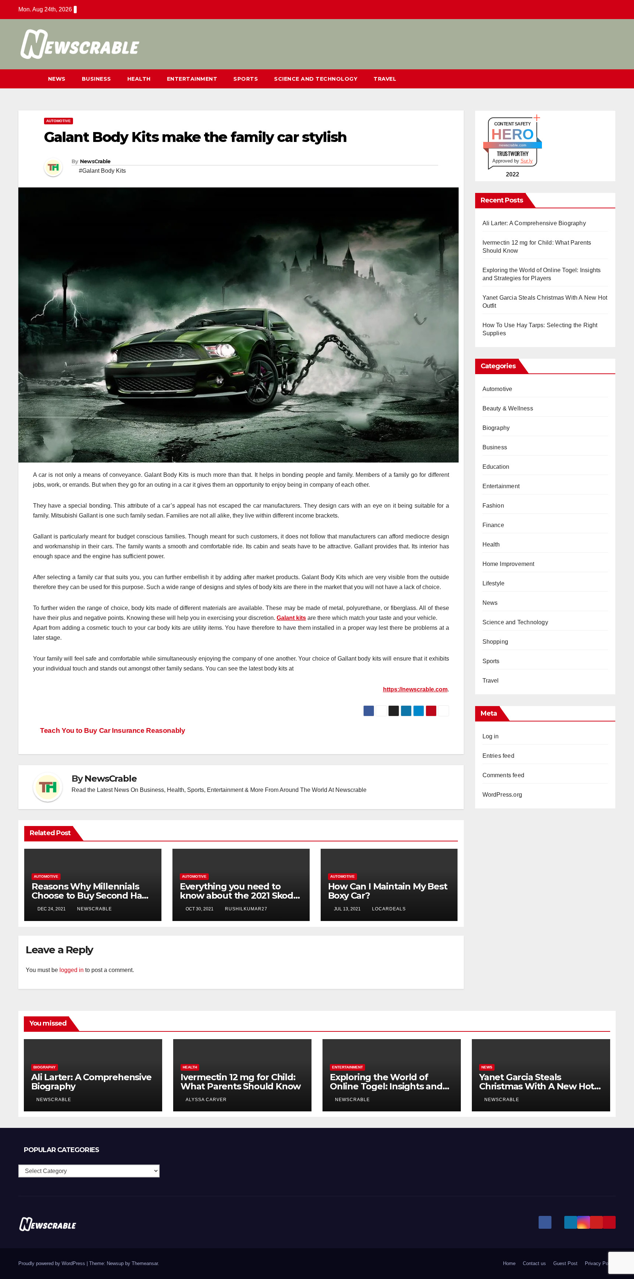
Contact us (534, 1263)
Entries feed (498, 756)
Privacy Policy (600, 1263)
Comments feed (503, 775)
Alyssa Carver (206, 1099)
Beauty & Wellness (507, 408)
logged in (71, 970)
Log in (490, 736)
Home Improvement (508, 564)
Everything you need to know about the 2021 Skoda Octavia (239, 895)
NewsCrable (95, 161)
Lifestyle (493, 583)
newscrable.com (512, 145)
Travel (385, 79)
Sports (245, 79)
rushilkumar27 (246, 908)
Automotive (58, 121)
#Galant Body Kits (102, 171)
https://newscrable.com (415, 689)
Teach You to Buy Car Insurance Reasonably (112, 730)
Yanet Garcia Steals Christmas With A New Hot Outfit (536, 1086)
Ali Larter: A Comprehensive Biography (534, 223)
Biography (496, 428)
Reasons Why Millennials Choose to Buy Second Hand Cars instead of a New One (92, 895)
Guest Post (565, 1263)
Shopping (495, 642)
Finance (493, 525)
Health (139, 79)
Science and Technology (315, 79)
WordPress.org (502, 795)
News (57, 79)
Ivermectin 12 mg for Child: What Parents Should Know (240, 1082)
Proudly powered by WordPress (52, 1263)
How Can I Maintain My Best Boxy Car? (387, 891)
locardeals (389, 908)
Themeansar (145, 1263)
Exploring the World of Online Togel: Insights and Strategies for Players (386, 1086)
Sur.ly (527, 161)
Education (496, 467)
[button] (596, 79)
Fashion (493, 506)
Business (96, 79)
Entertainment (192, 79)
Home (509, 1263)
